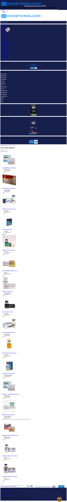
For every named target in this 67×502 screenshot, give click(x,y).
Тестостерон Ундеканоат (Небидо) (7, 52)
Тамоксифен (4, 32)
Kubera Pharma (4, 86)
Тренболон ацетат (5, 54)
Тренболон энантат (5, 55)
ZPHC (2, 99)
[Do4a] (33, 132)
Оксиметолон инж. (5, 41)
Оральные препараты (3, 24)
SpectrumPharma (4, 96)
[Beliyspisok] (33, 134)
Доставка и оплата (5, 11)
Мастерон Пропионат (5, 45)
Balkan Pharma (4, 75)
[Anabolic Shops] (33, 124)
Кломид (3, 31)
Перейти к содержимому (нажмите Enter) (6, 0)
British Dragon (3, 77)
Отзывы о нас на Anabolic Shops (5, 494)
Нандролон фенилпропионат (6, 44)
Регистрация (6, 22)
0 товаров (64, 8)
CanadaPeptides (4, 79)
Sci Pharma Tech (4, 92)
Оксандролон (4, 28)
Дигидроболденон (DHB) (6, 43)
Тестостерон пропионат (6, 49)
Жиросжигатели (4, 60)
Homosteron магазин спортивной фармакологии (10, 485)
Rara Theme (6, 486)
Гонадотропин (4, 57)
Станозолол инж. (5, 40)
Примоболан (4, 48)
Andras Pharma (4, 73)
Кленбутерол (4, 34)
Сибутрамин (4, 35)
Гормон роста (4, 59)
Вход (3, 22)
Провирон (3, 30)
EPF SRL (2, 81)
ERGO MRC (3, 83)
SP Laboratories (4, 94)
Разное (2, 101)
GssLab (2, 84)
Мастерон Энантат (5, 46)
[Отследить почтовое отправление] (33, 143)
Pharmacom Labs (4, 90)
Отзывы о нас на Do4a (4, 495)
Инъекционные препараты (4, 38)
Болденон (3, 42)
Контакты (3, 12)
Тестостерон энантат (5, 50)
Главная (3, 9)
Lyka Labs (3, 88)
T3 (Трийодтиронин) (5, 33)
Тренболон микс (4, 56)
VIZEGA (2, 97)
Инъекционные (5, 145)
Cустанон (3, 53)
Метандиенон (4, 26)
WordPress (14, 486)
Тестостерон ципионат (5, 51)
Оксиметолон (4, 29)
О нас (3, 10)
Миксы (3, 47)
